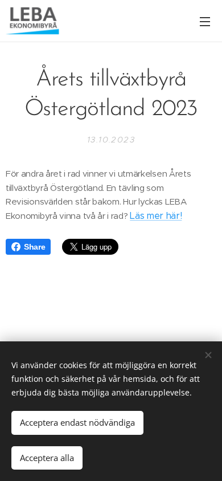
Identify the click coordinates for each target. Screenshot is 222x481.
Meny (205, 21)
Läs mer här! (156, 216)
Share (34, 246)
